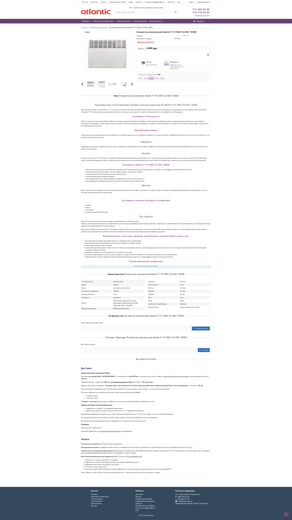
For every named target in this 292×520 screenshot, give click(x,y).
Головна (84, 27)
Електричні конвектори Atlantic (146, 266)
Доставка (94, 2)
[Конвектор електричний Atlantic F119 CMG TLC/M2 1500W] (90, 84)
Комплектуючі (155, 21)
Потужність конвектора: (149, 75)
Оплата (103, 2)
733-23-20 (201, 12)
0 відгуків (185, 35)
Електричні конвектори (103, 21)
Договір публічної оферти (145, 506)
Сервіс (130, 2)
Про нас (85, 2)
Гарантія (139, 2)
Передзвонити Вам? (201, 15)
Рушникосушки (123, 21)
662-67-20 (201, 9)
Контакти (171, 2)
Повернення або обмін (117, 2)
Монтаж (94, 506)
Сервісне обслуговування (145, 501)
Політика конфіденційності (155, 2)
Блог (179, 2)
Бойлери (85, 21)
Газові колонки (140, 21)
